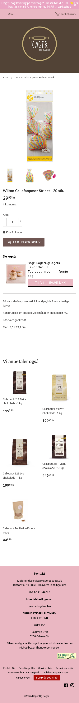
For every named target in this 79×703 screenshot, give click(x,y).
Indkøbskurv (68, 14)
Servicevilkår (45, 668)
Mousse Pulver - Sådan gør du (24, 672)
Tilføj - (50, 283)
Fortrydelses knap (47, 677)
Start (5, 77)
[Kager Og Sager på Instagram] (72, 685)
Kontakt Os (9, 668)
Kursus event (23, 677)
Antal (6, 214)
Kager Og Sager (40, 696)
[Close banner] (75, 5)
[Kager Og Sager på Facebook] (66, 685)
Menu (11, 14)
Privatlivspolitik (27, 668)
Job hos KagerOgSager (56, 672)
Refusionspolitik (64, 668)
